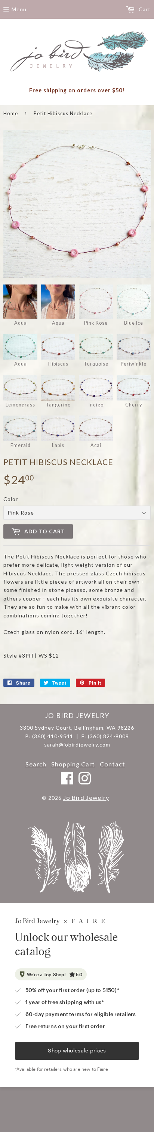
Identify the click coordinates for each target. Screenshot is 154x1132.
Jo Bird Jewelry (86, 797)
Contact (112, 764)
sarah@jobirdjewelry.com (77, 744)
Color (10, 499)
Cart (144, 9)
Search (35, 764)
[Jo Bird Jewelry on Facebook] (67, 781)
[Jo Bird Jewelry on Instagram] (85, 781)
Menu (19, 9)
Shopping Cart (73, 764)
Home (10, 113)
